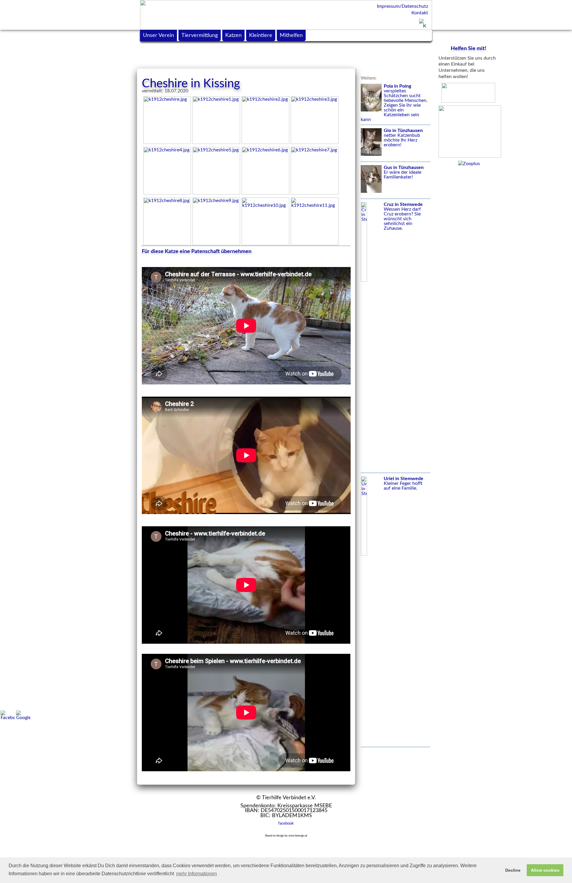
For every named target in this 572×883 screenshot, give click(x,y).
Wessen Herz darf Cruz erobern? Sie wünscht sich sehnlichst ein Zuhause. (403, 216)
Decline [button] (512, 870)
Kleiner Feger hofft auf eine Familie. (403, 483)
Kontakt (419, 12)
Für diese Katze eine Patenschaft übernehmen (196, 251)
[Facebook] (8, 715)
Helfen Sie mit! (468, 48)
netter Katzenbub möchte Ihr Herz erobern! (403, 137)
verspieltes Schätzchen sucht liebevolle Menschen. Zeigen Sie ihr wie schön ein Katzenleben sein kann (394, 103)
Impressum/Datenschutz (402, 6)
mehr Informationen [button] (196, 873)
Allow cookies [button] (545, 870)
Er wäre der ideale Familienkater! (404, 172)
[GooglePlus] (23, 715)
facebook (286, 823)
